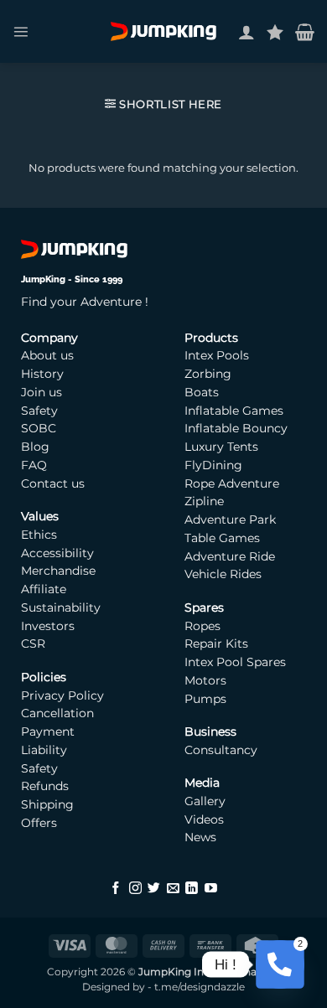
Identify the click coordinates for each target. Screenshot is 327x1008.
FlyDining (213, 465)
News (200, 837)
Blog (35, 446)
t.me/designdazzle (199, 987)
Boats (201, 392)
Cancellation (57, 713)
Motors (207, 680)
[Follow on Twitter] (154, 889)
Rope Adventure (231, 483)
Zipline (204, 501)
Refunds (45, 786)
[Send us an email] (173, 889)
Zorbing (207, 373)
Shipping (47, 804)
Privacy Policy (62, 695)
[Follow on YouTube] (211, 889)
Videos (204, 819)
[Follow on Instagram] (135, 889)
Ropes (202, 626)
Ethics (39, 534)
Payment (48, 731)
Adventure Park (230, 519)
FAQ (34, 465)
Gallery (205, 801)
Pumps (207, 699)
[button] (21, 31)
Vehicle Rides (223, 574)
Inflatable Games (233, 410)
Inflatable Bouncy (236, 428)
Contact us (53, 483)
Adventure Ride (229, 556)
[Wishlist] (275, 31)
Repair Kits (218, 643)
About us (47, 355)
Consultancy (220, 750)
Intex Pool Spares (235, 662)
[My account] (246, 31)
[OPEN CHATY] (280, 964)
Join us (41, 392)
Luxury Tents (221, 446)
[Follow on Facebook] (116, 889)
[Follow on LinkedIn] (191, 889)
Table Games (222, 538)
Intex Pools (216, 355)
